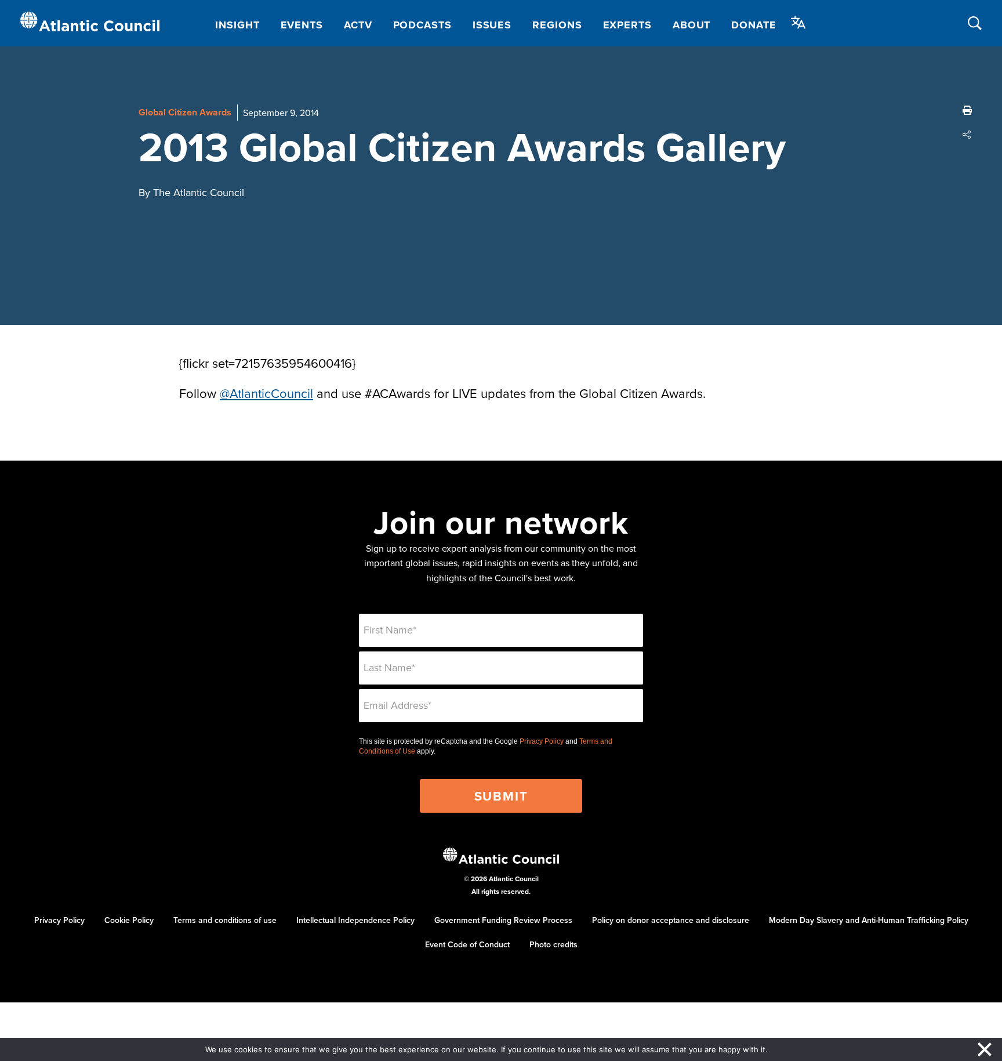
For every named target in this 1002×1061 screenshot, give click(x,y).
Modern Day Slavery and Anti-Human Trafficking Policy (868, 920)
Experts (627, 24)
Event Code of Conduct (467, 944)
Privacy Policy (542, 741)
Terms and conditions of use (225, 920)
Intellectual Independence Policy (355, 920)
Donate (753, 24)
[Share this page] (967, 134)
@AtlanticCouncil (266, 393)
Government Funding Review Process (503, 920)
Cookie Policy (129, 920)
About (692, 24)
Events (302, 24)
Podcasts (422, 24)
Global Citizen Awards (185, 112)
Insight (237, 24)
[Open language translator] (798, 22)
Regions (557, 24)
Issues (492, 24)
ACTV (358, 24)
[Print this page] (967, 110)
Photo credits (553, 944)
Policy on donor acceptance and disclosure (670, 920)
